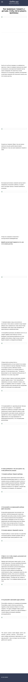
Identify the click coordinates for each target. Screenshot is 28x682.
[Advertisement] (14, 49)
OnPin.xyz (14, 2)
